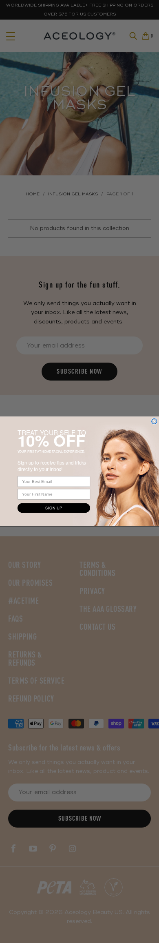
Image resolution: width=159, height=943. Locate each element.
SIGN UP (53, 508)
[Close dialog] (154, 421)
